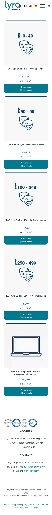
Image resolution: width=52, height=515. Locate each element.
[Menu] (41, 5)
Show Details (26, 90)
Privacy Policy (33, 505)
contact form (31, 470)
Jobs (36, 508)
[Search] (18, 5)
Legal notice (9, 505)
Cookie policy (21, 505)
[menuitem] (18, 5)
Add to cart (26, 87)
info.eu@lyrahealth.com (32, 466)
